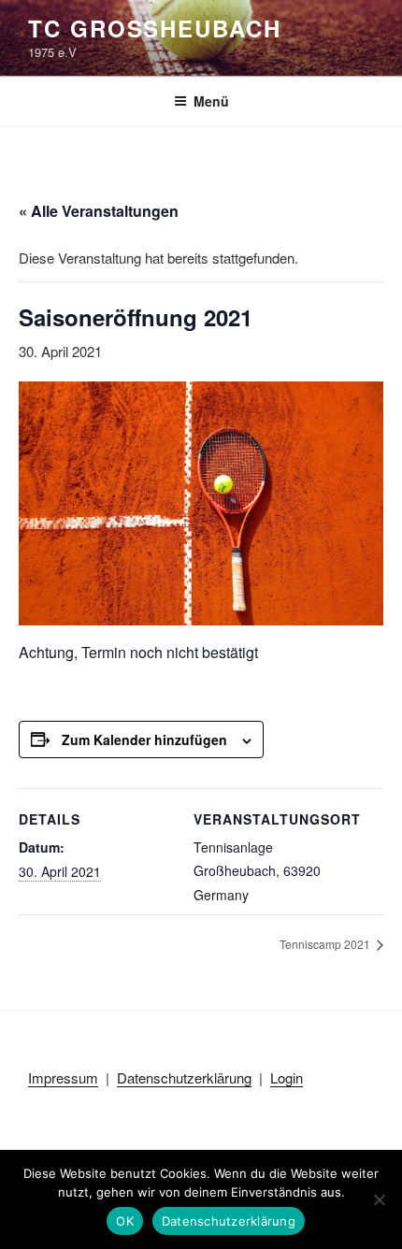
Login (286, 1077)
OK (125, 1220)
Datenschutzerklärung (184, 1077)
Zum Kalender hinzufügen (144, 739)
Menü (211, 101)
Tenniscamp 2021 (326, 944)
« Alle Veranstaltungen (99, 211)
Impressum (63, 1077)
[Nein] (378, 1199)
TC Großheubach (154, 28)
